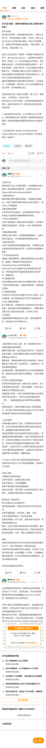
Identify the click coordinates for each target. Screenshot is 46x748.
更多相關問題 (23, 700)
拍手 (10, 328)
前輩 (14, 8)
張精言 (10, 174)
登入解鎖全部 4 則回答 (23, 628)
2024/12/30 (15, 16)
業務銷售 (6, 146)
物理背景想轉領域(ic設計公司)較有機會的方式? (23, 684)
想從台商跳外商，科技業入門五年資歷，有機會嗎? (24, 691)
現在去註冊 (31, 643)
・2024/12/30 (26, 176)
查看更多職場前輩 (24, 715)
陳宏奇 (10, 580)
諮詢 (33, 8)
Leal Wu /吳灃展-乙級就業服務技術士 (13, 335)
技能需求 (17, 146)
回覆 (38, 328)
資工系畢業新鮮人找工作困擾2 (17, 661)
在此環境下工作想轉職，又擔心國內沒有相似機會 (24, 676)
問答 (5, 8)
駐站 (23, 8)
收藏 (32, 153)
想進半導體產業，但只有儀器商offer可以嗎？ (22, 668)
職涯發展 (28, 146)
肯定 (24, 328)
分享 (41, 153)
